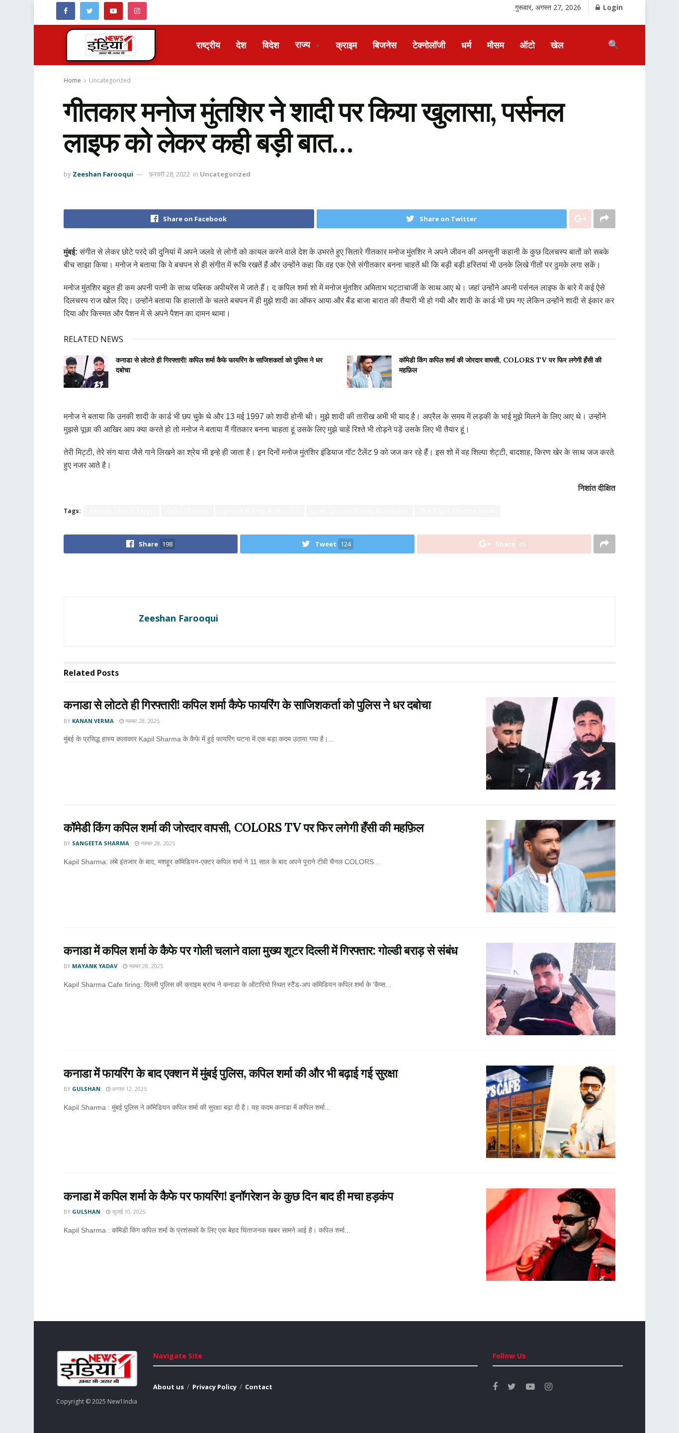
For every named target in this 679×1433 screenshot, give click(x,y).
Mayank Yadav (94, 966)
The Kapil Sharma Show (457, 511)
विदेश (270, 45)
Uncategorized (110, 80)
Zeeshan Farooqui (103, 174)
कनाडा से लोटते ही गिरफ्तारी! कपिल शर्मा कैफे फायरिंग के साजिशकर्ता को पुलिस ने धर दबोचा (247, 705)
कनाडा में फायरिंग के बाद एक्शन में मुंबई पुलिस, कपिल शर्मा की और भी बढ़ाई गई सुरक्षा (230, 1073)
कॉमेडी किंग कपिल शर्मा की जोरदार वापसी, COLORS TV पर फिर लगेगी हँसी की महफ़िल (244, 827)
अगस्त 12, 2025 (128, 1088)
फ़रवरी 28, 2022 (169, 174)
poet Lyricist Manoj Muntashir (359, 511)
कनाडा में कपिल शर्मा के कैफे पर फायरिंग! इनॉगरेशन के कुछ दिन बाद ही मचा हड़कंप (228, 1196)
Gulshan (86, 1088)
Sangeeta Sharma (100, 843)
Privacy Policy (214, 1386)
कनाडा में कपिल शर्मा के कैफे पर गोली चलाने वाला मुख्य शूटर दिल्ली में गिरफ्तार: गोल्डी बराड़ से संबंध (261, 950)
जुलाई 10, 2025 (127, 1211)
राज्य (307, 44)
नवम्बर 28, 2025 (142, 720)
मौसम (495, 45)
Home (72, 80)
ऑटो (527, 45)
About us (168, 1386)
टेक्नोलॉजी (429, 45)
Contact (258, 1386)
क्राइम (346, 45)
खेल (557, 45)
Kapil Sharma (187, 511)
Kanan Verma (93, 720)
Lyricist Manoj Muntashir (260, 511)
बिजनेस (385, 45)
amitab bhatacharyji (122, 511)
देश (241, 45)
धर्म (466, 45)
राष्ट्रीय (208, 45)
